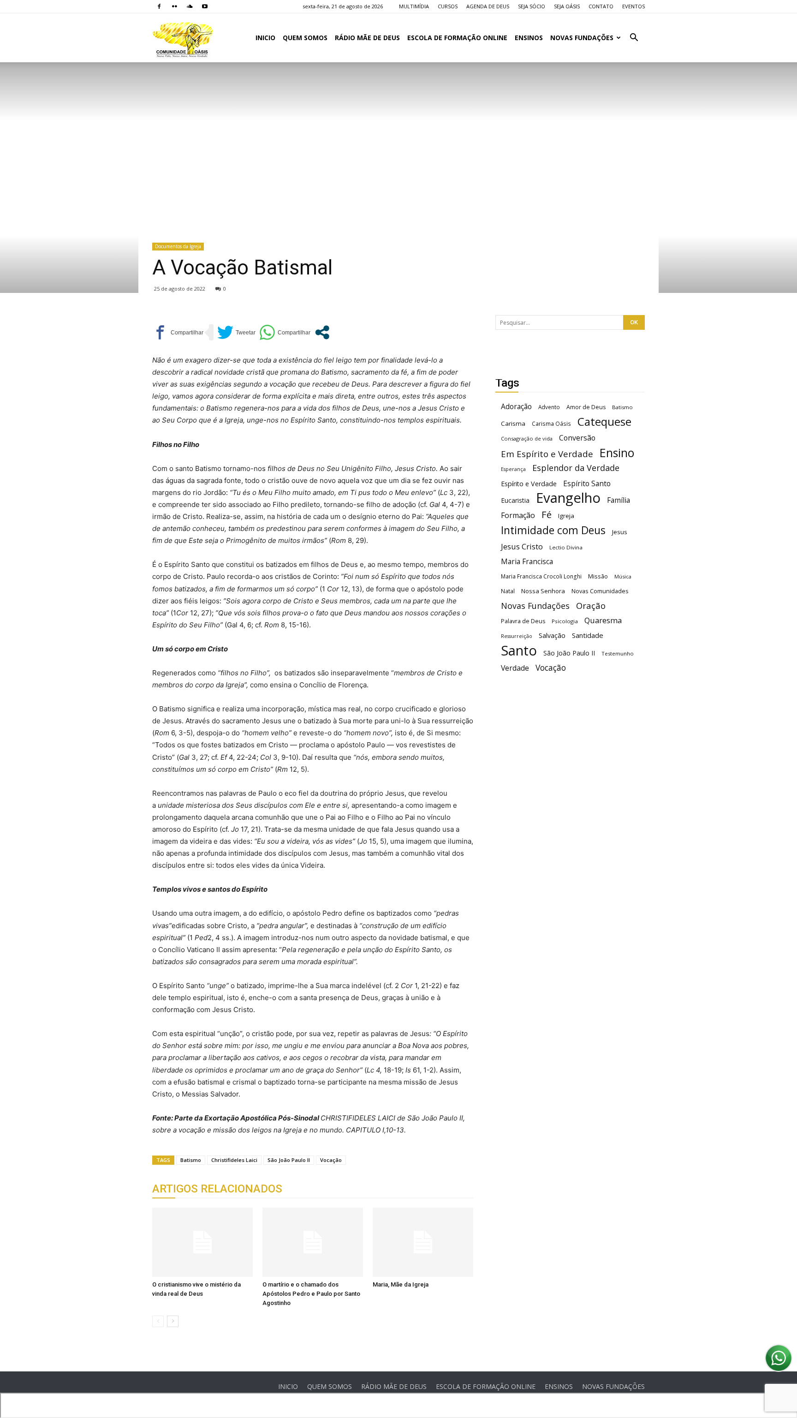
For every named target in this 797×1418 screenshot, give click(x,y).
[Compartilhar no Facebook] (177, 332)
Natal (508, 591)
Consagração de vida (527, 438)
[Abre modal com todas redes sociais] (322, 332)
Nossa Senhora (543, 591)
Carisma (513, 423)
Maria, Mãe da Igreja (400, 1284)
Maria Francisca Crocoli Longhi (541, 576)
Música (622, 576)
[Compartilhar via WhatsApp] (284, 332)
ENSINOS (529, 37)
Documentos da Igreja (178, 246)
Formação (518, 515)
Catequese (604, 421)
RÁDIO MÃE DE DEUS (367, 37)
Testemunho (617, 653)
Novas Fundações (535, 606)
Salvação (552, 635)
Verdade (515, 668)
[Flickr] (174, 6)
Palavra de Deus (523, 621)
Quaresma (603, 620)
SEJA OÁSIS (567, 6)
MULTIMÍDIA (414, 6)
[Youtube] (205, 6)
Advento (549, 407)
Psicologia (565, 621)
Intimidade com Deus (553, 530)
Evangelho (568, 498)
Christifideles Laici (234, 1159)
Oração (591, 605)
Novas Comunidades (600, 591)
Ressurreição (516, 636)
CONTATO (601, 6)
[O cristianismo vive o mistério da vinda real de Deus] (202, 1242)
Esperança (513, 469)
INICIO (265, 37)
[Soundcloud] (189, 6)
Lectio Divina (566, 547)
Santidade (587, 635)
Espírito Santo (587, 484)
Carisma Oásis (551, 424)
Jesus (619, 532)
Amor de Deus (586, 407)
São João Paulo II (289, 1159)
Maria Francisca (527, 561)
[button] (634, 38)
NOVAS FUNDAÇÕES (581, 37)
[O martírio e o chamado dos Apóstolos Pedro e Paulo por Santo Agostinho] (312, 1242)
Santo (519, 650)
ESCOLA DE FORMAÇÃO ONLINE (457, 37)
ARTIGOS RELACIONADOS (217, 1188)
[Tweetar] (236, 332)
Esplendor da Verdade (575, 468)
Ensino (617, 453)
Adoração (516, 406)
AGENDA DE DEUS (487, 6)
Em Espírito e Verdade (547, 454)
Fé (546, 514)
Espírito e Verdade (529, 483)
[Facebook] (159, 6)
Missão (598, 576)
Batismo (190, 1159)
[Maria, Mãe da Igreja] (423, 1242)
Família (618, 500)
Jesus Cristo (522, 546)
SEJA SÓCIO (531, 6)
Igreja (566, 516)
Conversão (577, 438)
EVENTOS (633, 6)
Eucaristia (515, 500)
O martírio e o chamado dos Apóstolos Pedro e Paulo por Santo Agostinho (311, 1293)
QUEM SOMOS (305, 37)
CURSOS (448, 6)
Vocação (331, 1159)
